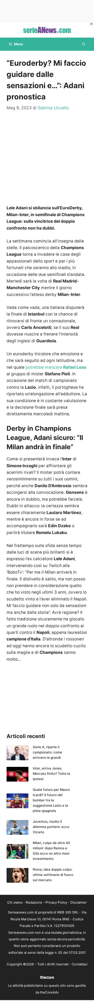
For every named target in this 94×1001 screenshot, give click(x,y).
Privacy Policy (56, 902)
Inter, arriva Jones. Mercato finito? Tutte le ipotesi (51, 773)
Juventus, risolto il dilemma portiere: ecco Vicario (51, 826)
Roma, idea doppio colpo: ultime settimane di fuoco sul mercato (53, 874)
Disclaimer (78, 902)
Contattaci (79, 964)
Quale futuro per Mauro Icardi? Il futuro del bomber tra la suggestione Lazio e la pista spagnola (51, 800)
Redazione (34, 902)
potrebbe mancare (56, 367)
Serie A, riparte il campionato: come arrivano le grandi (47, 752)
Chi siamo (15, 902)
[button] (84, 44)
